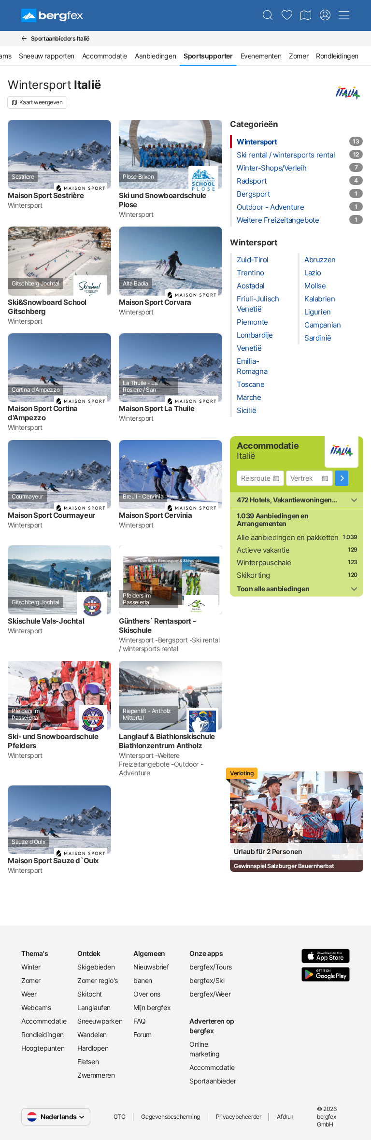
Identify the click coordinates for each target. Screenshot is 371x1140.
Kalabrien (319, 298)
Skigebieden (96, 967)
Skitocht (89, 994)
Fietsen (88, 1061)
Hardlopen (92, 1048)
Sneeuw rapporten (46, 56)
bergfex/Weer (209, 994)
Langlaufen (94, 1007)
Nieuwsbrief (151, 967)
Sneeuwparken (99, 1021)
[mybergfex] (325, 15)
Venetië (249, 348)
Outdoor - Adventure (270, 207)
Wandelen (92, 1034)
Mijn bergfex (152, 1007)
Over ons (146, 994)
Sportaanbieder (212, 1081)
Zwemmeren (95, 1075)
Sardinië (317, 337)
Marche (249, 397)
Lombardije (255, 335)
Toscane (250, 384)
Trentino (250, 272)
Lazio (312, 272)
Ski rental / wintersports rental (286, 154)
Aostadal (251, 285)
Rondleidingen (337, 56)
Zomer (298, 56)
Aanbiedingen (155, 56)
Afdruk (285, 1116)
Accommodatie (104, 56)
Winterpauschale (264, 562)
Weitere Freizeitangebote (278, 220)
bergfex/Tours (210, 967)
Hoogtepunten (42, 1048)
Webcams (36, 1007)
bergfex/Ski (207, 980)
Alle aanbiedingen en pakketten (288, 537)
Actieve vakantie (263, 550)
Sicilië (246, 410)
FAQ (139, 1021)
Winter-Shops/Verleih (272, 167)
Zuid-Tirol (253, 259)
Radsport (252, 180)
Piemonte (252, 322)
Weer (28, 994)
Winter (31, 967)
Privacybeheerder (238, 1116)
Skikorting (253, 575)
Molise (315, 285)
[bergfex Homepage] (52, 15)
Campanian (322, 324)
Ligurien (317, 311)
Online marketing (204, 1049)
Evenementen (261, 56)
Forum (142, 1034)
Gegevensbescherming (170, 1116)
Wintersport (257, 141)
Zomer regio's (97, 980)
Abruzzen (320, 259)
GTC (120, 1116)
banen (142, 980)
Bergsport (253, 194)
